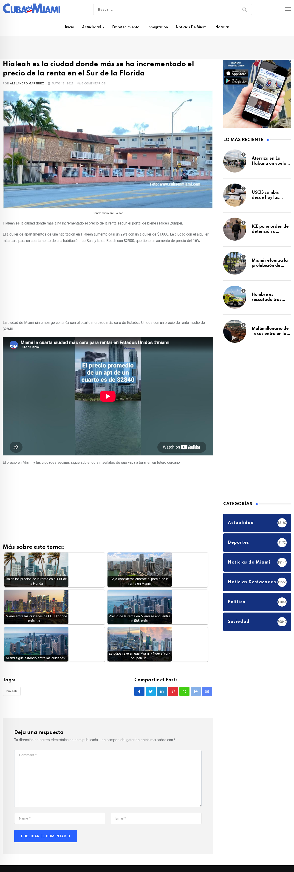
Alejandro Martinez (27, 84)
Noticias (222, 27)
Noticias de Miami (191, 27)
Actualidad (91, 27)
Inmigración (157, 27)
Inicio (69, 27)
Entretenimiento (125, 27)
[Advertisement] (108, 282)
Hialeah (11, 692)
